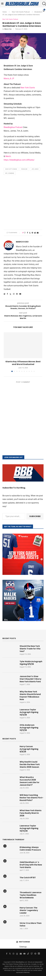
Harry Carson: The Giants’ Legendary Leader (29, 910)
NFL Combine (9, 173)
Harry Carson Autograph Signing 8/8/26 (29, 749)
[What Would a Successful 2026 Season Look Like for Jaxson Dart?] (9, 781)
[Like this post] (25, 233)
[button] (6, 352)
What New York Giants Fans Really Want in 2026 (30, 813)
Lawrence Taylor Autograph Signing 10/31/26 (29, 828)
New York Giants (28, 87)
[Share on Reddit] (35, 233)
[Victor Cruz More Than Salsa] (9, 927)
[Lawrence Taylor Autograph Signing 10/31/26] (9, 829)
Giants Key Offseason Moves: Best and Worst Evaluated (23, 363)
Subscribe (35, 516)
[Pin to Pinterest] (32, 233)
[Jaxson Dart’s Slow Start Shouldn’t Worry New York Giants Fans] (9, 680)
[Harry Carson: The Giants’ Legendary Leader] (9, 911)
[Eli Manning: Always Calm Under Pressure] (9, 851)
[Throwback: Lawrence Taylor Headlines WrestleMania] (9, 896)
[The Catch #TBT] (9, 881)
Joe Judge (35, 169)
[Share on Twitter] (30, 233)
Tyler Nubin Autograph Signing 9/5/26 (31, 662)
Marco (6, 78)
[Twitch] (32, 953)
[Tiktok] (28, 953)
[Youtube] (24, 953)
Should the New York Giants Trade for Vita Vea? (30, 649)
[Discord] (39, 953)
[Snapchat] (35, 953)
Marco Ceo (8, 29)
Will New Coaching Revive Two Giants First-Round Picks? (31, 798)
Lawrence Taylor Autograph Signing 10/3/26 (29, 712)
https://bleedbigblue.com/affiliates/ (19, 160)
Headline (24, 169)
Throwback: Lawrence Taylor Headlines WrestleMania (30, 895)
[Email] (21, 953)
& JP (12, 78)
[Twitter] (10, 953)
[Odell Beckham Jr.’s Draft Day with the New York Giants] (9, 866)
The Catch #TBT (28, 877)
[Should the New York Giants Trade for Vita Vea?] (9, 650)
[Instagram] (13, 953)
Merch (8, 156)
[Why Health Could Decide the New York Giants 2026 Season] (9, 765)
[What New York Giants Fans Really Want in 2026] (9, 814)
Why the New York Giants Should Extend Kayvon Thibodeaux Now (30, 695)
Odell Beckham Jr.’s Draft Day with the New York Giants (31, 865)
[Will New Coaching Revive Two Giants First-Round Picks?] (9, 799)
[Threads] (17, 953)
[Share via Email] (38, 233)
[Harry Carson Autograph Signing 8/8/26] (9, 750)
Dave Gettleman (11, 169)
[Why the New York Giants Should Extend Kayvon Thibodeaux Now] (9, 695)
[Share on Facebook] (27, 233)
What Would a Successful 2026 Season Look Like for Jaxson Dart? (29, 781)
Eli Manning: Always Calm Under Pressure (30, 848)
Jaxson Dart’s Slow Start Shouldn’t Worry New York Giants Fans (30, 679)
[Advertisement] (23, 203)
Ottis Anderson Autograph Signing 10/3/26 (29, 727)
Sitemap (23, 947)
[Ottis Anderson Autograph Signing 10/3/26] (9, 729)
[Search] (43, 3)
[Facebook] (6, 953)
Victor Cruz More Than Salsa (30, 924)
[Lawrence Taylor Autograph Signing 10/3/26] (9, 713)
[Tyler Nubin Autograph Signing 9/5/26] (9, 665)
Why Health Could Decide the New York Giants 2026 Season (30, 764)
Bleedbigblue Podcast (13, 127)
